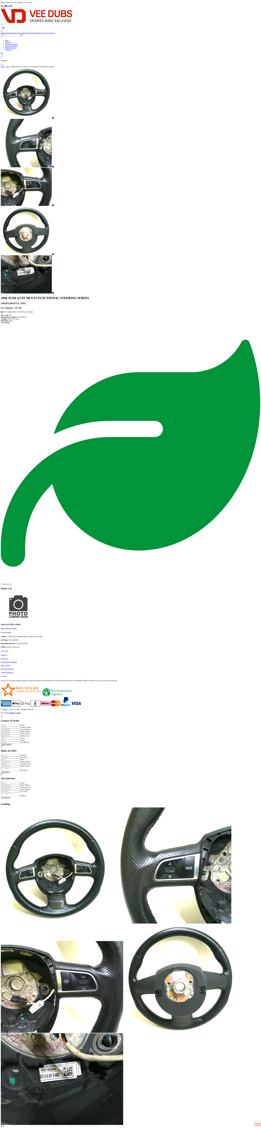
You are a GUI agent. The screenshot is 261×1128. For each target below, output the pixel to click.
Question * (23, 796)
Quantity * (23, 755)
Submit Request (6, 744)
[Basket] (1, 31)
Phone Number (25, 766)
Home (3, 33)
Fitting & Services (42, 33)
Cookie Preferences (7, 672)
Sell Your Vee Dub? (17, 33)
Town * (22, 738)
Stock (8, 67)
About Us (8, 33)
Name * (22, 725)
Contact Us (51, 33)
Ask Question (6, 797)
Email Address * (25, 729)
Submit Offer (5, 772)
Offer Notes (23, 770)
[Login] (3, 28)
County (22, 740)
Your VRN (23, 791)
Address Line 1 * (25, 734)
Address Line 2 (25, 736)
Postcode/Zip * (25, 742)
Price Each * (24, 757)
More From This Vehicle (9, 628)
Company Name (25, 727)
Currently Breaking (30, 33)
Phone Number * (25, 731)
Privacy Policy (5, 665)
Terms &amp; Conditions (9, 662)
